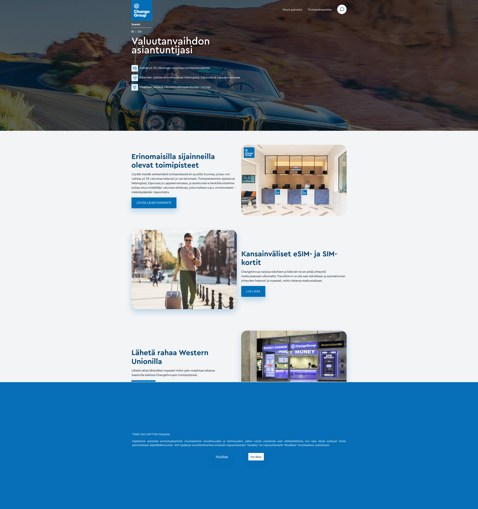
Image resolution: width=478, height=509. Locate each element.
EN (140, 31)
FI (132, 31)
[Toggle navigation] (342, 9)
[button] (292, 10)
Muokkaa (222, 456)
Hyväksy (256, 456)
